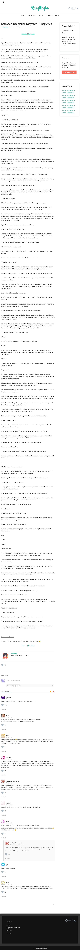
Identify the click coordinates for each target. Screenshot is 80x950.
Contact (9, 922)
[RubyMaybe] (40, 8)
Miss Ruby (5, 27)
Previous (24, 34)
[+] (19, 685)
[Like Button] (2, 665)
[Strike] (14, 686)
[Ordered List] (17, 686)
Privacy (9, 933)
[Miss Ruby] (5, 658)
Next (32, 34)
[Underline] (12, 686)
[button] (43, 15)
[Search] (3, 2)
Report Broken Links (13, 928)
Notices (9, 930)
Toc (29, 34)
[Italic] (10, 686)
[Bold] (8, 686)
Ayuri (16, 844)
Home (23, 15)
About (8, 925)
